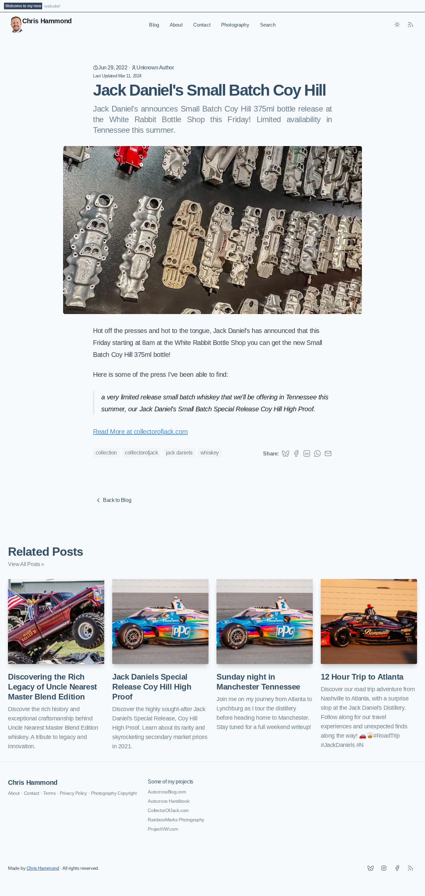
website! (52, 6)
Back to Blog (117, 500)
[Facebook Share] (296, 453)
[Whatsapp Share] (317, 453)
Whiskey (210, 452)
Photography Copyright (114, 793)
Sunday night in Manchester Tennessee (258, 681)
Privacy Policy (73, 793)
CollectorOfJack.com (168, 810)
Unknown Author (155, 67)
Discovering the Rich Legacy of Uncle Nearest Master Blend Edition (52, 686)
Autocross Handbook (168, 801)
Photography (235, 25)
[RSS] (410, 868)
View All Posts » (26, 564)
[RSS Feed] (410, 24)
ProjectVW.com (163, 829)
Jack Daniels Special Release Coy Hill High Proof (152, 686)
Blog (154, 25)
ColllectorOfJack (141, 452)
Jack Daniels (179, 452)
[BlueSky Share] (286, 453)
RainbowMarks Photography (176, 819)
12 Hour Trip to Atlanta (362, 676)
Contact (202, 25)
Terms (49, 793)
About (176, 25)
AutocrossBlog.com (167, 791)
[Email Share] (328, 453)
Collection (106, 452)
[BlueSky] (370, 868)
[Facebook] (397, 868)
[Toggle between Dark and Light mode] (397, 24)
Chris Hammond (32, 782)
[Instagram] (383, 868)
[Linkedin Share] (307, 453)
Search (268, 25)
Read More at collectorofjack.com (140, 431)
